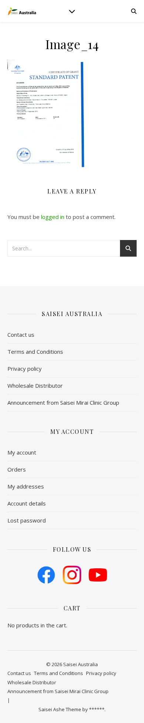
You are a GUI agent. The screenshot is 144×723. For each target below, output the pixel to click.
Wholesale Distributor (35, 385)
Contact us (20, 334)
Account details (26, 503)
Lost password (26, 520)
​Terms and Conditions (35, 351)
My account (21, 452)
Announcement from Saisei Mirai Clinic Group (63, 402)
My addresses (25, 486)
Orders (16, 469)
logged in (52, 216)
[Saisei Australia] (22, 11)
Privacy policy (24, 368)
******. (97, 709)
